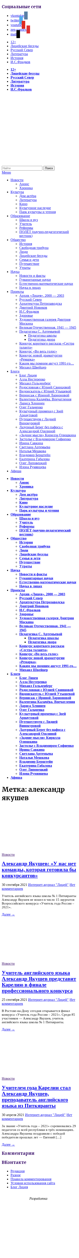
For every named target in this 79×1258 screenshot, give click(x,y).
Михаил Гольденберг (35, 383)
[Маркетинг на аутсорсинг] (39, 1250)
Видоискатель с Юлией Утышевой (45, 391)
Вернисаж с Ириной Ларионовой (44, 395)
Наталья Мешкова (32, 451)
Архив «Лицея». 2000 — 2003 (41, 295)
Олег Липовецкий (33, 463)
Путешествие (29, 264)
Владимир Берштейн (34, 455)
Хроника (26, 188)
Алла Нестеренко (32, 379)
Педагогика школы (42, 335)
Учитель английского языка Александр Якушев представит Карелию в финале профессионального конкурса (39, 982)
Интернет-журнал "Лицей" (48, 885)
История (17, 58)
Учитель (25, 224)
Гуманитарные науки (35, 279)
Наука (15, 272)
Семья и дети (29, 260)
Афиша (16, 471)
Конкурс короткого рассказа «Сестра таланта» (41, 648)
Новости (17, 180)
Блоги (15, 371)
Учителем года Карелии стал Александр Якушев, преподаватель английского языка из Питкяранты (36, 1097)
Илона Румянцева (32, 467)
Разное (16, 1175)
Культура (17, 192)
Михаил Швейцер (32, 367)
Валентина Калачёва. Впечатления (45, 399)
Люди (23, 252)
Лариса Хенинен (32, 403)
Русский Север (22, 50)
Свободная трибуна (33, 248)
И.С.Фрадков (20, 62)
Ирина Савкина (31, 443)
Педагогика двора (41, 339)
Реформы (26, 228)
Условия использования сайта (33, 1183)
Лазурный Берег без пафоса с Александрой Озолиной (41, 429)
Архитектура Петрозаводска (40, 303)
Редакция (18, 1171)
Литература (19, 54)
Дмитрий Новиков (33, 307)
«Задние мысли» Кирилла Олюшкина (47, 435)
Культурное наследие (35, 208)
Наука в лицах (30, 287)
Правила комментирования (31, 1179)
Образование (20, 216)
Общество (18, 240)
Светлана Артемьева (34, 447)
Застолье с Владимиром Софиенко (45, 439)
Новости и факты (32, 276)
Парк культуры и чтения (37, 212)
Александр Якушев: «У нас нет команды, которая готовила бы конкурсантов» (39, 869)
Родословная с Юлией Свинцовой (45, 387)
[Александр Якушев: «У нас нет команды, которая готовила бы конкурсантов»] (35, 850)
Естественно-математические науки (46, 283)
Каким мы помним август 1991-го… (46, 363)
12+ (13, 42)
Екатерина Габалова (34, 459)
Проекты (17, 291)
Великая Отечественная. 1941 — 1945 (47, 327)
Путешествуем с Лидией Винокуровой (37, 421)
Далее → (8, 914)
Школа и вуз (28, 220)
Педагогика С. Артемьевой (39, 331)
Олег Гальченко (31, 407)
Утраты (25, 268)
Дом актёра (27, 196)
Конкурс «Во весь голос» (38, 351)
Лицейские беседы (25, 46)
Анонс (24, 184)
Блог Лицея (28, 375)
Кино (23, 204)
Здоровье (26, 315)
